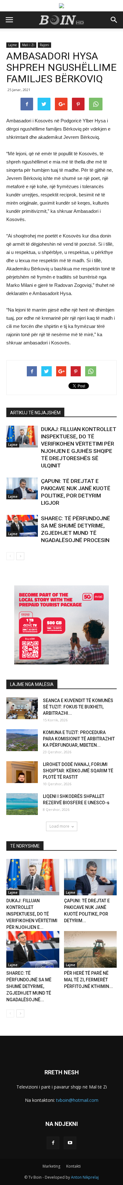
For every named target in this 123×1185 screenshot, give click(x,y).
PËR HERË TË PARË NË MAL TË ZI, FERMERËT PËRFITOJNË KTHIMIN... (88, 980)
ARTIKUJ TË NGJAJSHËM (35, 412)
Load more (59, 826)
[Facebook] (53, 1143)
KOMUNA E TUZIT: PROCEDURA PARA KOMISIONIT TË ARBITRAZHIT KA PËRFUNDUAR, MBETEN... (79, 739)
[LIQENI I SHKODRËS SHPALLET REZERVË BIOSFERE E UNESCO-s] (22, 804)
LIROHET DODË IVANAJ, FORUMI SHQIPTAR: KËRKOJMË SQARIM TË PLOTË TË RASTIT (78, 771)
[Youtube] (70, 1143)
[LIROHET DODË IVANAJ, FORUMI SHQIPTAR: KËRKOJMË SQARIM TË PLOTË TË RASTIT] (22, 772)
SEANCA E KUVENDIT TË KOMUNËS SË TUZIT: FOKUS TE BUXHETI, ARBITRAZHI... (78, 707)
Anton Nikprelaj (85, 1177)
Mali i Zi (28, 45)
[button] (114, 19)
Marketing (51, 1166)
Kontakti (73, 1166)
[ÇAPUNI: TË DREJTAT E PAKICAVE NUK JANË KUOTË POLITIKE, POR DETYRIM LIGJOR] (22, 488)
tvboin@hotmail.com (77, 1100)
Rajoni (44, 45)
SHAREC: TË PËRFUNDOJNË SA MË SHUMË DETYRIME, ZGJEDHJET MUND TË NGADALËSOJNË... (28, 986)
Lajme (12, 45)
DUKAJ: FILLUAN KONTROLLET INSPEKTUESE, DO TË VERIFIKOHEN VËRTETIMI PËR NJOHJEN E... (31, 914)
